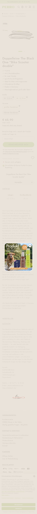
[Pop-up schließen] (30, 245)
